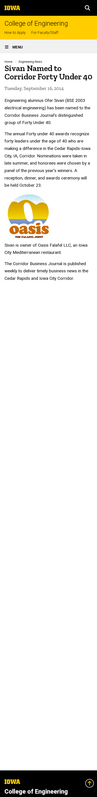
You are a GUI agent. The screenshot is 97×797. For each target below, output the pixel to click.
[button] (87, 8)
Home (8, 61)
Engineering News (30, 61)
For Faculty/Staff (44, 32)
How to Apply (15, 32)
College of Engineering (36, 23)
